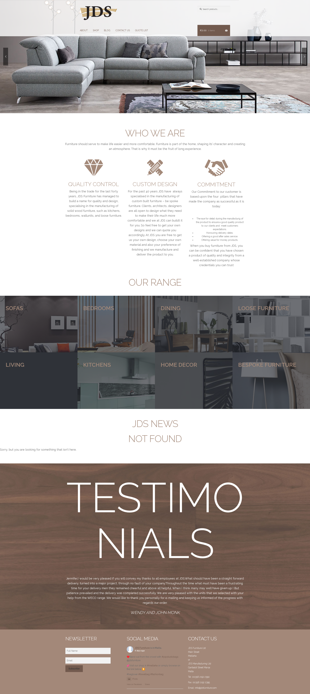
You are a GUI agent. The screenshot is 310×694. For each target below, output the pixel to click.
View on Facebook (134, 684)
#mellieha (152, 665)
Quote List (141, 30)
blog (107, 30)
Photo (135, 679)
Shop (96, 30)
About (84, 30)
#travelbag (144, 674)
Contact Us (122, 30)
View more (39, 324)
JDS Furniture (142, 648)
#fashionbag (156, 674)
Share (147, 684)
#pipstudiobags (170, 657)
